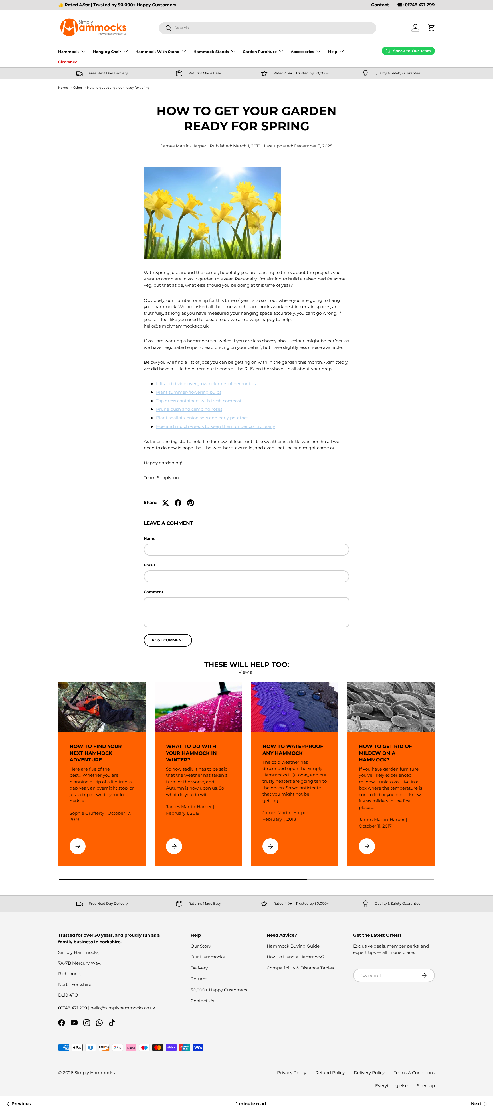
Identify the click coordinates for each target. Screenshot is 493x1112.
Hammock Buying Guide (293, 946)
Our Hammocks (208, 956)
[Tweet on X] (165, 503)
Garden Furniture (260, 51)
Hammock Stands (211, 51)
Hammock (68, 51)
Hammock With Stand (157, 51)
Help (332, 51)
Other (77, 88)
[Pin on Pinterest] (190, 503)
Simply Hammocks (94, 1072)
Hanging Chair (107, 51)
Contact (380, 4)
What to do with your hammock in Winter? (191, 753)
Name (149, 538)
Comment (153, 591)
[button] (431, 27)
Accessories (302, 51)
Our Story (201, 946)
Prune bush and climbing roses (189, 409)
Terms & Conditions (414, 1072)
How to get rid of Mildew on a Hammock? (385, 753)
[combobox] (267, 28)
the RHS (245, 368)
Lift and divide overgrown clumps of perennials (206, 383)
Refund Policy (330, 1072)
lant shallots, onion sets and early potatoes (203, 417)
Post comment (168, 640)
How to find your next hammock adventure (96, 753)
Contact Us (202, 1000)
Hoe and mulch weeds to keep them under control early (215, 426)
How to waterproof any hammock (292, 749)
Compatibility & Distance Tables (300, 968)
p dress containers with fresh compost (201, 400)
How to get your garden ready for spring (118, 88)
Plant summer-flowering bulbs (188, 392)
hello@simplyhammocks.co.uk (176, 326)
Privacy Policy (291, 1072)
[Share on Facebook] (178, 503)
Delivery (199, 968)
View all (247, 672)
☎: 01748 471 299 (416, 4)
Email (149, 565)
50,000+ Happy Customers (219, 990)
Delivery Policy (369, 1072)
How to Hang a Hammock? (296, 956)
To (158, 400)
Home (63, 88)
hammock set (202, 340)
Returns (199, 978)
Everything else (391, 1085)
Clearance (67, 62)
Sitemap (426, 1085)
